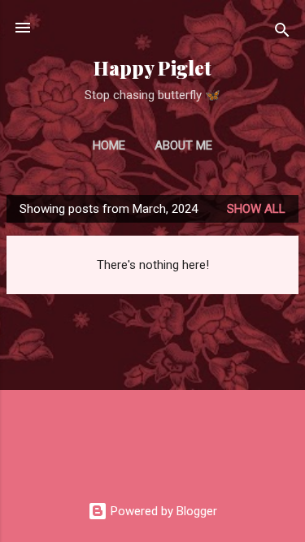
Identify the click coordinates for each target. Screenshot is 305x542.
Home (109, 145)
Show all (256, 209)
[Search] (282, 33)
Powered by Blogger (162, 511)
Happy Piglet (152, 67)
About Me (183, 145)
